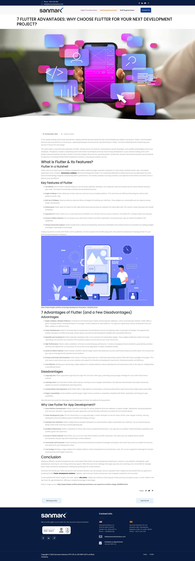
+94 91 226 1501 (53, 2)
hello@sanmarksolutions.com (53, 4)
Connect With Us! (110, 544)
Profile (152, 554)
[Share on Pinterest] (152, 491)
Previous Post (52, 501)
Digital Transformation (89, 10)
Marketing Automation (108, 10)
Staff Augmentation (127, 10)
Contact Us (146, 10)
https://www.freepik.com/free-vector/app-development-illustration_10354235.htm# (69, 307)
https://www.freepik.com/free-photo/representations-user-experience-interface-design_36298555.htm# (92, 484)
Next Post (144, 501)
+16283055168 (109, 531)
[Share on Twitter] (149, 491)
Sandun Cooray (68, 134)
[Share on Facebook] (146, 491)
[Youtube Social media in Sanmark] (144, 3)
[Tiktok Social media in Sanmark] (147, 3)
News (145, 554)
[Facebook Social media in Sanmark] (138, 3)
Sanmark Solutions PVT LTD (64, 554)
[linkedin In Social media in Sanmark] (141, 3)
